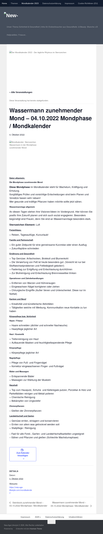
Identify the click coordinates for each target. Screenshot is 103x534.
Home (4, 3)
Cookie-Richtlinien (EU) (88, 3)
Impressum (69, 3)
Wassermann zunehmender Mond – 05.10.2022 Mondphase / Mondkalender (70, 504)
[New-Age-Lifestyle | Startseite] (14, 16)
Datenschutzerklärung (51, 3)
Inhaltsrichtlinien (75, 517)
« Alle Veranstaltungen (20, 92)
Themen (14, 3)
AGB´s (38, 517)
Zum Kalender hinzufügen (22, 454)
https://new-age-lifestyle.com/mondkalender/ (20, 490)
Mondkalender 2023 (30, 3)
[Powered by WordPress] (14, 529)
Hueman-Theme (36, 529)
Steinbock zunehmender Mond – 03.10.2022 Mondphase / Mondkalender (28, 504)
